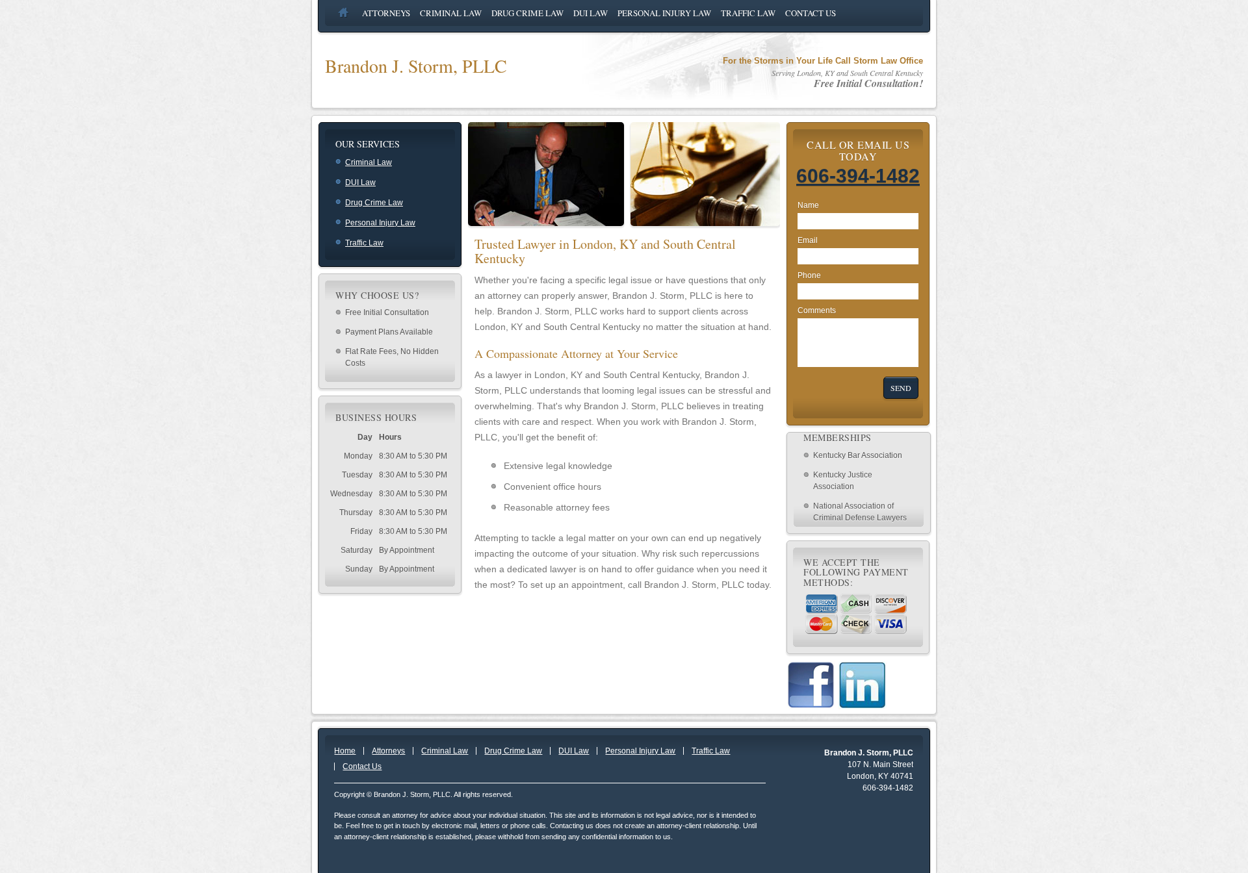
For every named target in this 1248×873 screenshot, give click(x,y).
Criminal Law (451, 13)
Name (808, 205)
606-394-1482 (858, 175)
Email (808, 240)
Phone (809, 275)
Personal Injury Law (664, 13)
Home (350, 13)
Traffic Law (748, 13)
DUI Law (590, 13)
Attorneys (386, 13)
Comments (817, 310)
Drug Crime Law (527, 13)
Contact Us (810, 13)
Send (900, 388)
